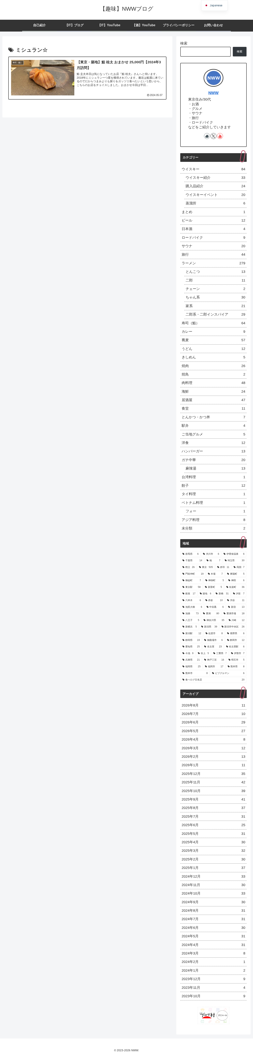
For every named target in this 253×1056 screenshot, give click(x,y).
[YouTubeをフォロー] (220, 136)
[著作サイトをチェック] (207, 136)
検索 (183, 43)
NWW (213, 93)
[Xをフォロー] (213, 136)
